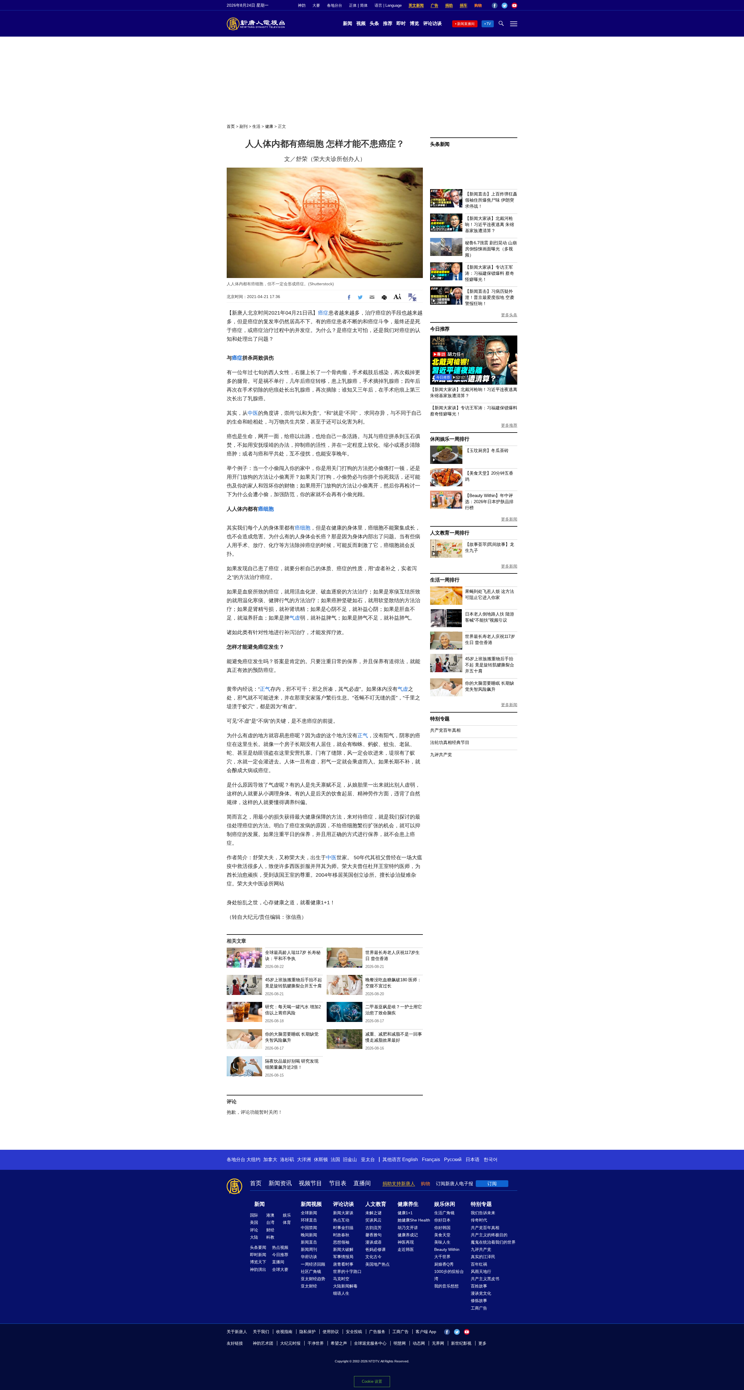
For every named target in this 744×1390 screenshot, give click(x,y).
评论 (254, 1230)
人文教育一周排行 (449, 533)
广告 (434, 5)
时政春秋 (341, 1235)
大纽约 (253, 1159)
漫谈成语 (373, 1242)
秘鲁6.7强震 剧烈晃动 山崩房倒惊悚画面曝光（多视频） (491, 248)
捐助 (449, 5)
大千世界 (442, 1256)
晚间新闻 (309, 1235)
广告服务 (377, 1331)
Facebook (495, 5)
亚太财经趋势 (313, 1278)
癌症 (323, 313)
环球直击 (309, 1220)
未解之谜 (373, 1212)
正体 (353, 5)
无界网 (438, 1343)
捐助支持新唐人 (398, 1183)
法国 (335, 1159)
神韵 (301, 5)
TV (489, 24)
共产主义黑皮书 (485, 1278)
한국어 (491, 1159)
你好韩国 (442, 1227)
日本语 (473, 1159)
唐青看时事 (343, 1264)
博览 (414, 23)
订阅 (492, 1183)
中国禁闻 (309, 1227)
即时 (401, 23)
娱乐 (287, 1215)
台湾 (270, 1222)
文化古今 (373, 1256)
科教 (270, 1237)
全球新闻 (309, 1212)
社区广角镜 (311, 1271)
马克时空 (341, 1278)
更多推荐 (509, 425)
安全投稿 (354, 1331)
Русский (453, 1159)
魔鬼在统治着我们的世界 (493, 1242)
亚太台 (368, 1159)
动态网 (419, 1343)
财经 (270, 1230)
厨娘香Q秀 (444, 1264)
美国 (254, 1222)
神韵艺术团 (263, 1343)
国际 (254, 1215)
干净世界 (315, 1343)
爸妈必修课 (375, 1249)
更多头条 (509, 315)
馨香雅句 (373, 1235)
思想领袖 (341, 1242)
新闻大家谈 (343, 1212)
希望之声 (339, 1343)
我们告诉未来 (483, 1212)
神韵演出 (258, 1269)
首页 (231, 126)
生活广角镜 (444, 1212)
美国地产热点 (377, 1264)
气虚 (294, 618)
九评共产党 (441, 754)
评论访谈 (432, 23)
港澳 (270, 1215)
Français (431, 1159)
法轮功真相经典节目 (449, 742)
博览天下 (258, 1262)
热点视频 (280, 1247)
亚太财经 (309, 1286)
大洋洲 (304, 1159)
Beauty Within (446, 1249)
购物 (478, 5)
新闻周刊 (309, 1249)
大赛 (316, 5)
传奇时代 (479, 1220)
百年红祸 (479, 1264)
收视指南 (284, 1331)
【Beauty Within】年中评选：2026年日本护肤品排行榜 (489, 501)
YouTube (514, 5)
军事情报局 (343, 1256)
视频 (361, 23)
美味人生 (442, 1242)
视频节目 (310, 1183)
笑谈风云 (373, 1220)
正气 (265, 689)
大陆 (254, 1237)
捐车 (463, 5)
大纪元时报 (290, 1343)
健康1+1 (405, 1212)
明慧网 (400, 1343)
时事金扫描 (343, 1227)
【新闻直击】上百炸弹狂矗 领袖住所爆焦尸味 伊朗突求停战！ (491, 200)
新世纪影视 (461, 1343)
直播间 (362, 1183)
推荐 (387, 23)
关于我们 (261, 1331)
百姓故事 (479, 1286)
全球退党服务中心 (370, 1343)
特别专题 (440, 719)
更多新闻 (509, 519)
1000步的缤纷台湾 (449, 1275)
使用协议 (331, 1331)
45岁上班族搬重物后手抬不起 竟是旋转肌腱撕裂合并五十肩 (489, 664)
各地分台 (334, 5)
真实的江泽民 (483, 1256)
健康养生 (408, 1204)
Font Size (397, 296)
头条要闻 (258, 1247)
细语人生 (341, 1293)
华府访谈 (309, 1256)
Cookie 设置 (372, 1381)
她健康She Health (414, 1220)
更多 (482, 1343)
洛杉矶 (287, 1159)
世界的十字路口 (347, 1271)
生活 (256, 126)
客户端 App (426, 1331)
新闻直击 (309, 1242)
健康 (269, 126)
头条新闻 (440, 144)
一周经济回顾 (313, 1264)
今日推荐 (440, 329)
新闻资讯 (280, 1183)
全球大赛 (280, 1269)
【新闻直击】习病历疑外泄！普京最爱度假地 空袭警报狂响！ (489, 297)
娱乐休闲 (444, 1204)
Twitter (504, 5)
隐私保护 (307, 1331)
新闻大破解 (343, 1249)
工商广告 (479, 1308)
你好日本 (442, 1220)
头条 (374, 23)
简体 (364, 5)
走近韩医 (406, 1249)
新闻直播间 (466, 24)
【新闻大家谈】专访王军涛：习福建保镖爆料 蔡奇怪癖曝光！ (489, 273)
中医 (253, 413)
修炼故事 (479, 1300)
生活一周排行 (444, 580)
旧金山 (350, 1159)
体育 (287, 1222)
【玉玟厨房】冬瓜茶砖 (487, 450)
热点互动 (341, 1220)
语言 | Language (388, 5)
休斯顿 (321, 1159)
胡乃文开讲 (408, 1227)
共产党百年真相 (445, 730)
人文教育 (375, 1204)
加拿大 (270, 1159)
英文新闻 (416, 5)
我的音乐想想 (446, 1286)
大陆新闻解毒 (345, 1286)
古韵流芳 (373, 1227)
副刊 (243, 126)
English (410, 1159)
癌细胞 (266, 509)
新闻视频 (311, 1204)
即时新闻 (258, 1254)
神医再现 (406, 1242)
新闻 (347, 23)
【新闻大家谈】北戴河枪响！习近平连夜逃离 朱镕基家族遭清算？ (489, 224)
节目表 (337, 1183)
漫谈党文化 (481, 1293)
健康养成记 (408, 1235)
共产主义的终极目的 (489, 1235)
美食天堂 (442, 1235)
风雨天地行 (481, 1271)
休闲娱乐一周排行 (449, 439)
